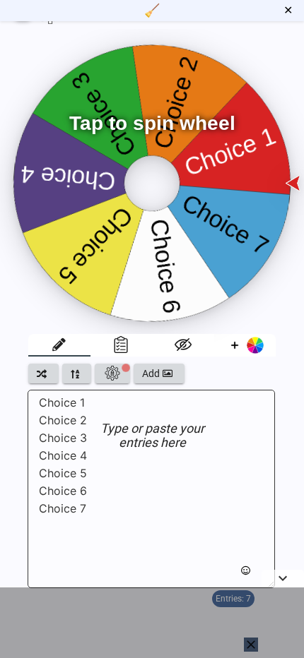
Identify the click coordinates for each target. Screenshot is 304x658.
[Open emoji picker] (246, 571)
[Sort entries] (76, 373)
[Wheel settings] (112, 373)
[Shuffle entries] (43, 373)
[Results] (121, 345)
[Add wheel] (245, 345)
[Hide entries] (183, 345)
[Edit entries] (59, 345)
